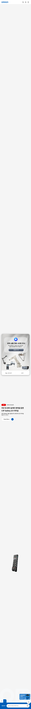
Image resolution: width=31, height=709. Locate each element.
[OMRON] (4, 2)
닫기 (22, 373)
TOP (28, 702)
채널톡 (24, 697)
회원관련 (25, 2)
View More (6, 419)
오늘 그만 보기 (8, 373)
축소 (22, 698)
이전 (1, 701)
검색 (23, 2)
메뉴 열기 (28, 2)
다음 (4, 701)
